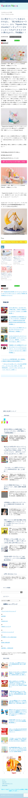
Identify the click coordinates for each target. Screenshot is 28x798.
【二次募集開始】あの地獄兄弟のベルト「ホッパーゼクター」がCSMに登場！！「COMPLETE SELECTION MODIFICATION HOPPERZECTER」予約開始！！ (18, 320)
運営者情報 (4, 785)
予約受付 (23, 293)
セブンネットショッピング (7, 632)
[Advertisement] (14, 394)
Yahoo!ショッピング (6, 626)
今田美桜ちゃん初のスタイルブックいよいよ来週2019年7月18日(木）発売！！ (15, 504)
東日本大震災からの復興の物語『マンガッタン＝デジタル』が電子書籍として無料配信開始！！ (15, 431)
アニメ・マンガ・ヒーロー (15, 36)
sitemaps (6, 415)
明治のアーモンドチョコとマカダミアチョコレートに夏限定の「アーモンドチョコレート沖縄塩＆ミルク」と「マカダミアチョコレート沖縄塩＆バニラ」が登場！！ (18, 712)
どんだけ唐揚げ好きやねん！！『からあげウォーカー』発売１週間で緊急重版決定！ (15, 486)
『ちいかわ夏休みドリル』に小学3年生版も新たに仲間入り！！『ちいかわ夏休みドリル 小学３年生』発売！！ (18, 702)
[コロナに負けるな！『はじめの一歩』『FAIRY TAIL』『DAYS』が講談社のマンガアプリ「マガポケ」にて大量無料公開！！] (4, 310)
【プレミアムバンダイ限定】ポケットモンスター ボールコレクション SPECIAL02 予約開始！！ (18, 329)
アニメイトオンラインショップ (8, 611)
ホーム (3, 780)
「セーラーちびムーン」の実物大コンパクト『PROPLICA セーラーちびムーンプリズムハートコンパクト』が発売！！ (18, 259)
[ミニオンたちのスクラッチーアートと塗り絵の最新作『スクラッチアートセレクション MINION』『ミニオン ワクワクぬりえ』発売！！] (4, 338)
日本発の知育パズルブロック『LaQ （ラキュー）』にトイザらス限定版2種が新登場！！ (14, 558)
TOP (6, 12)
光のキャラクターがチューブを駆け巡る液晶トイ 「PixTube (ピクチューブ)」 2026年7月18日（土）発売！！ (18, 673)
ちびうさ (25, 291)
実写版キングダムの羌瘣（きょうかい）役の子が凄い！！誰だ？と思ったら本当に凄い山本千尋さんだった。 (15, 540)
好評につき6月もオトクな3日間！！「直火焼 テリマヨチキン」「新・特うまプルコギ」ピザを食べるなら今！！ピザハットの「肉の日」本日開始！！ (18, 684)
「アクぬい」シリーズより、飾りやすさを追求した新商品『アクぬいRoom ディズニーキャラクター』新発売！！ (18, 739)
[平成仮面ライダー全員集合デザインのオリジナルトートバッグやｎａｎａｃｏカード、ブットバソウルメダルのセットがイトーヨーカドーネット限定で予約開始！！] (4, 347)
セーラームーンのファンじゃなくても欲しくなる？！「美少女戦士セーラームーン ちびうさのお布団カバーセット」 (6, 259)
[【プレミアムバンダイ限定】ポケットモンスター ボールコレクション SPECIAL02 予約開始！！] (4, 330)
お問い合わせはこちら (10, 574)
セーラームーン (18, 291)
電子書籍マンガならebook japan (8, 637)
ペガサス (19, 293)
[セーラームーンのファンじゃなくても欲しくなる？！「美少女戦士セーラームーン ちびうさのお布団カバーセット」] (6, 252)
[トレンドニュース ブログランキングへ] (4, 43)
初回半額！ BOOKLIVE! (7, 648)
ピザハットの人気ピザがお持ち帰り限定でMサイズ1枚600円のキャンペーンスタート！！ (18, 730)
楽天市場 (3, 616)
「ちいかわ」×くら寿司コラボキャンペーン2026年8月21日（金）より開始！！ (15, 469)
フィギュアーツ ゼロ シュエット (8, 293)
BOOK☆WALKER (5, 642)
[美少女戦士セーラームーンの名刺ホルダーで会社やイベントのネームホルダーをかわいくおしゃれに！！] (6, 269)
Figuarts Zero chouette (9, 291)
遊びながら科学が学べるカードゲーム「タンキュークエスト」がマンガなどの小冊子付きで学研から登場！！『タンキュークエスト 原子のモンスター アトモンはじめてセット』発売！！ (15, 450)
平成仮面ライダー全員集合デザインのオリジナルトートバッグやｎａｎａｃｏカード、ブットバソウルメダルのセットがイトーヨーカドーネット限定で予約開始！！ (18, 349)
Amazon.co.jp (4, 621)
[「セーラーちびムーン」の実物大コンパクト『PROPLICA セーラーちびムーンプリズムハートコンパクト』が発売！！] (18, 252)
